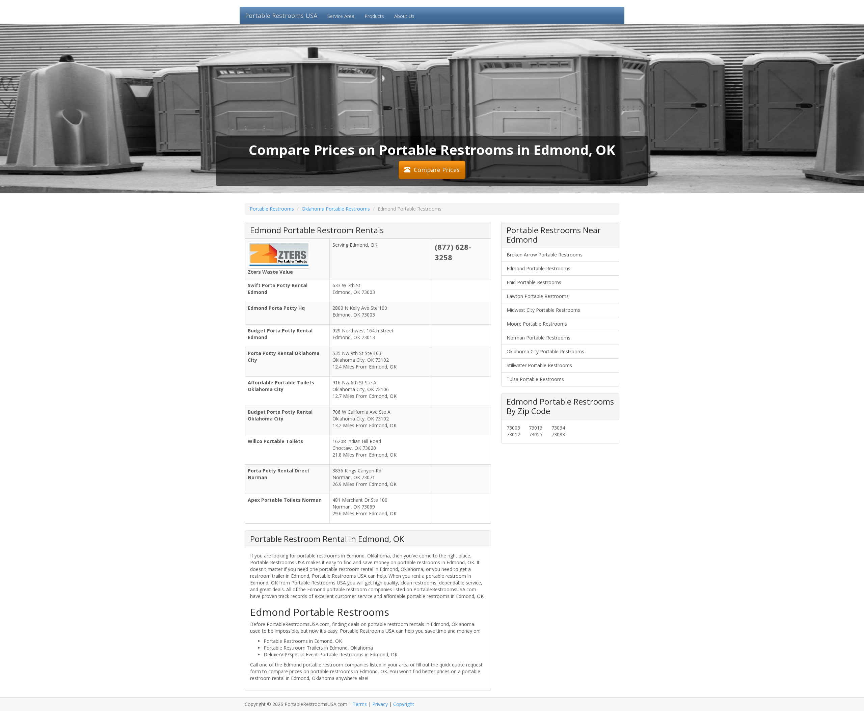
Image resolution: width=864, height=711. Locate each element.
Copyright (403, 704)
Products (374, 16)
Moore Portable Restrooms (537, 324)
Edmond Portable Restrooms (538, 268)
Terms (360, 704)
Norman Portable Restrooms (538, 337)
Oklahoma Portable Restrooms (336, 209)
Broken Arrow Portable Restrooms (545, 254)
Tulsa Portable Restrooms (535, 379)
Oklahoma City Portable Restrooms (545, 351)
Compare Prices (437, 170)
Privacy (380, 704)
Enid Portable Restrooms (534, 282)
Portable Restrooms (272, 209)
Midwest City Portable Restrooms (543, 310)
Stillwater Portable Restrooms (539, 365)
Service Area (340, 16)
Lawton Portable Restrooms (538, 296)
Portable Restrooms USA (281, 15)
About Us (404, 16)
